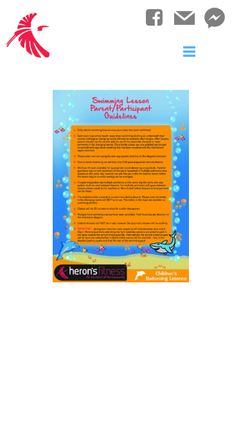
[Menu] (190, 52)
